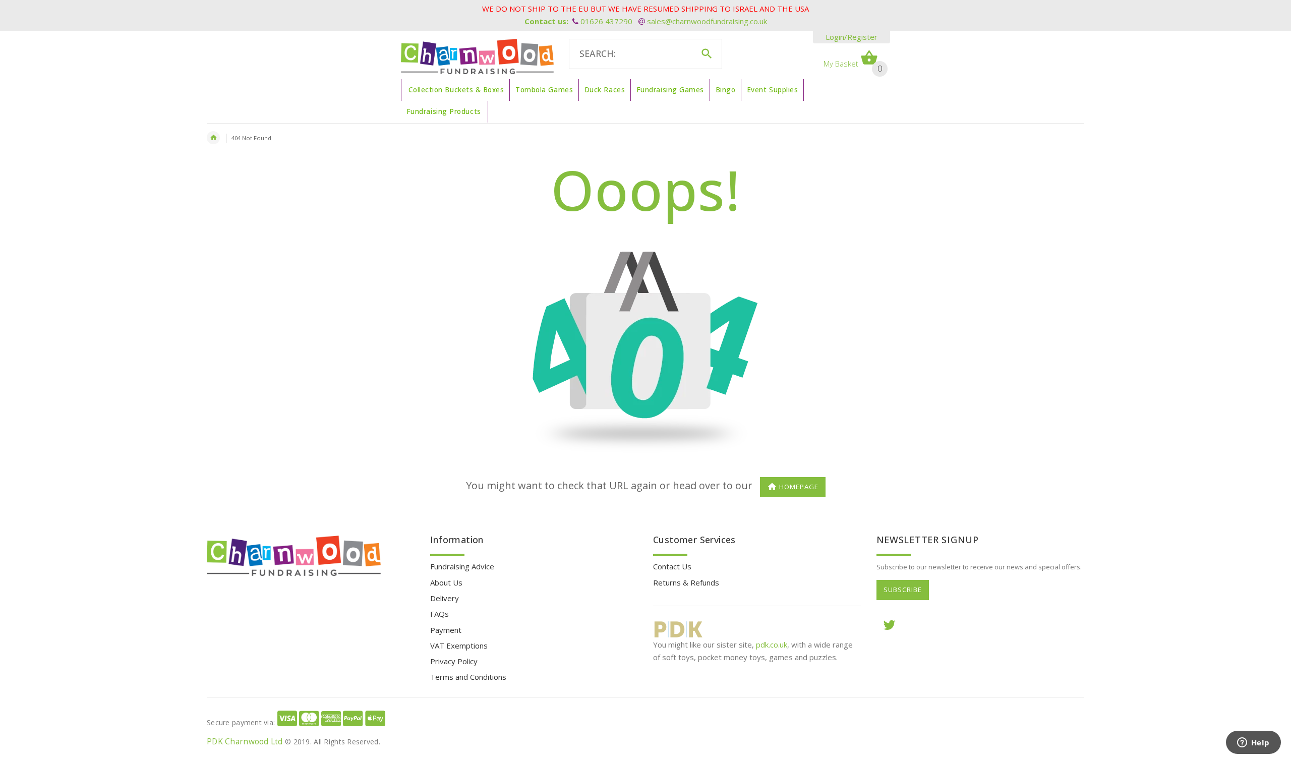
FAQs (439, 614)
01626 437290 (606, 21)
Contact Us (672, 566)
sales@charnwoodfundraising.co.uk (707, 21)
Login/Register (851, 37)
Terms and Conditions (468, 677)
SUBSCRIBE (903, 589)
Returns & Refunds (686, 582)
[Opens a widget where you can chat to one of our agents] (1253, 743)
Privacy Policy (454, 661)
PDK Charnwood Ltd (245, 741)
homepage (798, 487)
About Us (446, 582)
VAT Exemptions (459, 645)
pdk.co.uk (771, 644)
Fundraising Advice (462, 566)
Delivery (444, 598)
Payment (445, 630)
